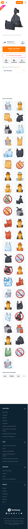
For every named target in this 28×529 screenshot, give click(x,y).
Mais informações (8, 69)
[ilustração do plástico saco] (8, 128)
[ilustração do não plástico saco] (8, 233)
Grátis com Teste (14, 49)
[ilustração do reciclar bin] (8, 116)
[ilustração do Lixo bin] (8, 104)
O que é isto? (17, 67)
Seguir (22, 43)
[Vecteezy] (2, 2)
